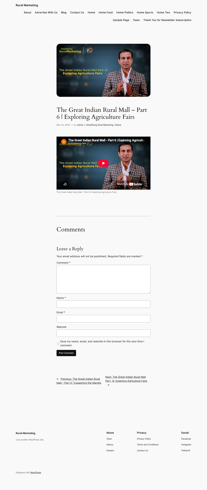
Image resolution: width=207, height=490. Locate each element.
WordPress (35, 472)
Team (136, 20)
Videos (118, 125)
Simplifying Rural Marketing (99, 125)
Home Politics (124, 12)
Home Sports (145, 12)
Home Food (106, 12)
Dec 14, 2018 (63, 125)
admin (80, 125)
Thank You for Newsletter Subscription (167, 20)
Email (61, 312)
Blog (64, 12)
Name (61, 297)
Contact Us (77, 12)
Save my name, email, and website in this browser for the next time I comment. (102, 343)
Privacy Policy (182, 12)
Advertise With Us (46, 12)
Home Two (163, 12)
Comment (63, 262)
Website (61, 326)
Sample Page (121, 20)
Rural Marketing (27, 5)
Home (91, 12)
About (27, 12)
